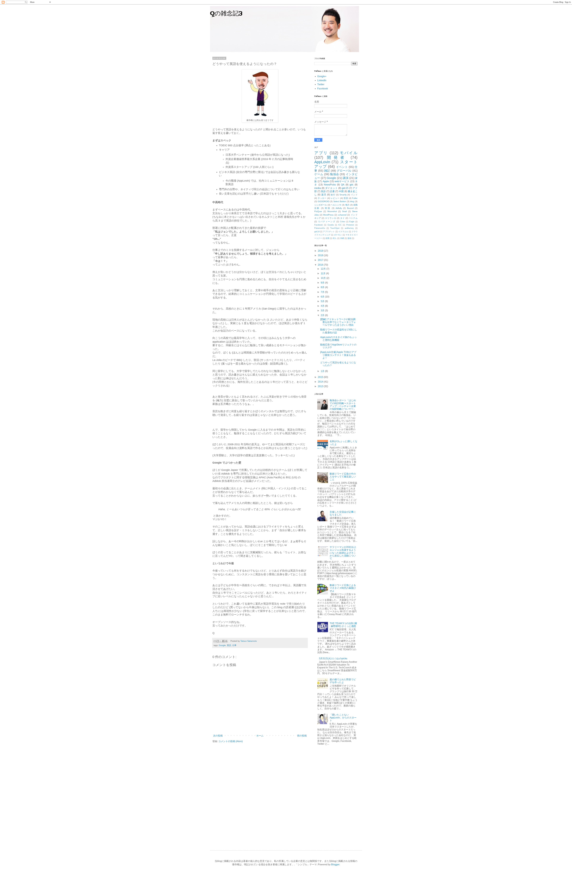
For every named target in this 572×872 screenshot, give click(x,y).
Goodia (331, 225)
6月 (323, 296)
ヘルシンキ (336, 205)
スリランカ (330, 218)
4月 (323, 306)
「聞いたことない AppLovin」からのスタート (343, 718)
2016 (321, 265)
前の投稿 (302, 735)
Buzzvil (350, 208)
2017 (321, 260)
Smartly (343, 194)
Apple (326, 181)
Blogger (335, 864)
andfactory (349, 228)
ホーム (260, 735)
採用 (327, 238)
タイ (342, 218)
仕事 (234, 645)
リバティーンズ (326, 221)
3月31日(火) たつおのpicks (333, 658)
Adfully (339, 208)
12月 (323, 269)
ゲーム (318, 174)
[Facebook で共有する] (223, 641)
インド (354, 194)
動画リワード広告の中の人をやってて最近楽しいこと (343, 476)
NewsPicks (330, 184)
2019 (321, 251)
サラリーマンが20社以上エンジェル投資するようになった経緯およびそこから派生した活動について (343, 553)
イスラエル (343, 231)
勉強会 (334, 174)
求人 (335, 238)
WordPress (328, 215)
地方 (347, 205)
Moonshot (332, 211)
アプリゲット (329, 231)
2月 (323, 315)
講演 (346, 177)
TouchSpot (334, 228)
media (317, 188)
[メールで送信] (214, 641)
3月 (323, 310)
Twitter (320, 84)
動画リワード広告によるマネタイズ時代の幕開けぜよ (343, 588)
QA (342, 184)
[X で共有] (220, 641)
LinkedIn (321, 80)
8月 (323, 287)
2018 (321, 255)
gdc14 (317, 231)
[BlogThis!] (217, 641)
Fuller (355, 198)
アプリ (321, 153)
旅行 (333, 194)
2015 (321, 377)
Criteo (342, 221)
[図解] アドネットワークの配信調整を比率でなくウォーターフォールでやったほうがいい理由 (338, 322)
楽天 (323, 194)
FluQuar (318, 211)
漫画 (349, 238)
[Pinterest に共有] (226, 641)
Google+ (321, 76)
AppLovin (322, 162)
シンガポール (320, 205)
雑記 (327, 170)
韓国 (327, 208)
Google (222, 645)
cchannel (342, 215)
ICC (340, 225)
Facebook (322, 88)
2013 (321, 386)
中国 (341, 191)
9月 (323, 282)
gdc (351, 184)
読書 (332, 191)
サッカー (322, 198)
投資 (346, 198)
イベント (342, 166)
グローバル (344, 170)
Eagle (351, 221)
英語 (229, 645)
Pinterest (350, 225)
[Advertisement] (336, 796)
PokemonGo (319, 228)
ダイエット (331, 188)
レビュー (335, 198)
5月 (323, 301)
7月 (323, 292)
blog (352, 201)
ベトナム (353, 218)
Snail (344, 211)
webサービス (342, 181)
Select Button (339, 201)
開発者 (337, 157)
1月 (323, 371)
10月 (323, 278)
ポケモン (338, 235)
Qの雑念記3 (226, 13)
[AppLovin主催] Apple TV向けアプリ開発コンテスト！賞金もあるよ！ (338, 355)
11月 (323, 273)
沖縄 (342, 238)
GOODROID (323, 201)
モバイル (349, 153)
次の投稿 (218, 735)
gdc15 (345, 188)
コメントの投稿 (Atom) (230, 741)
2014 (321, 381)
